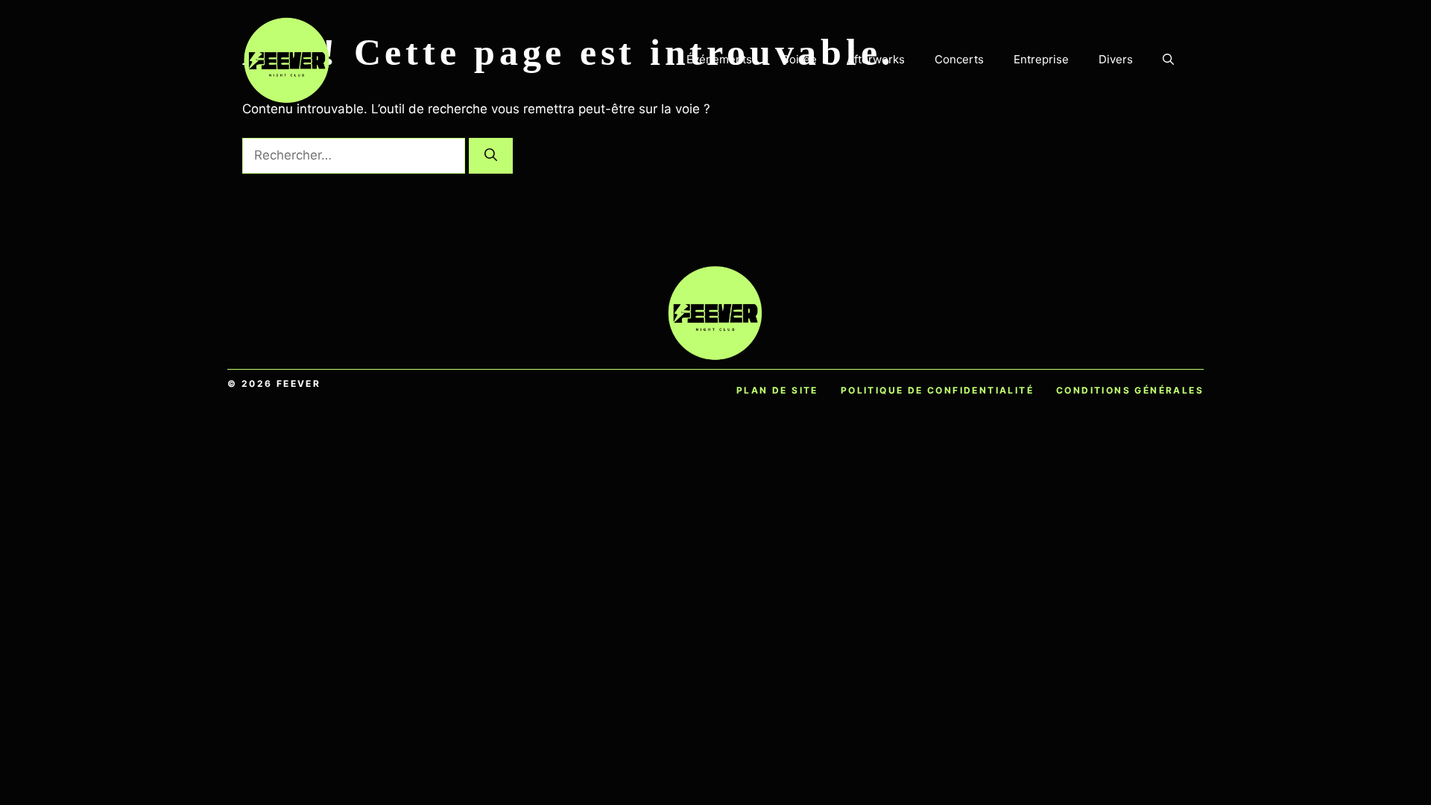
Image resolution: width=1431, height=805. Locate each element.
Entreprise (1041, 59)
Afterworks (876, 59)
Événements (719, 59)
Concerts (959, 59)
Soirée (799, 59)
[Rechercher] (491, 156)
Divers (1116, 59)
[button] (1168, 59)
